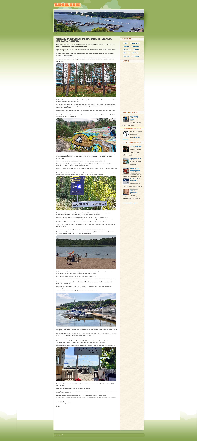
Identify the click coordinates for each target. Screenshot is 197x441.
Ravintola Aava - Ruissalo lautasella (135, 159)
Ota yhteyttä (59, 435)
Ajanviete (126, 46)
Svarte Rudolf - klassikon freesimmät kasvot (135, 179)
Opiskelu (135, 53)
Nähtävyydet (135, 43)
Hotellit (137, 49)
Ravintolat (136, 46)
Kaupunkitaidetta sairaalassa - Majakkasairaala (134, 191)
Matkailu (126, 56)
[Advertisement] (86, 418)
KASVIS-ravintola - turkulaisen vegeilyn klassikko (134, 118)
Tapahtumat (127, 49)
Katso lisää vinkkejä (130, 203)
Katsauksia (136, 56)
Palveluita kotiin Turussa (135, 146)
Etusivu (58, 33)
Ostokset (126, 53)
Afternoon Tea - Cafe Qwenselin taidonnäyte (135, 169)
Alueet (125, 43)
